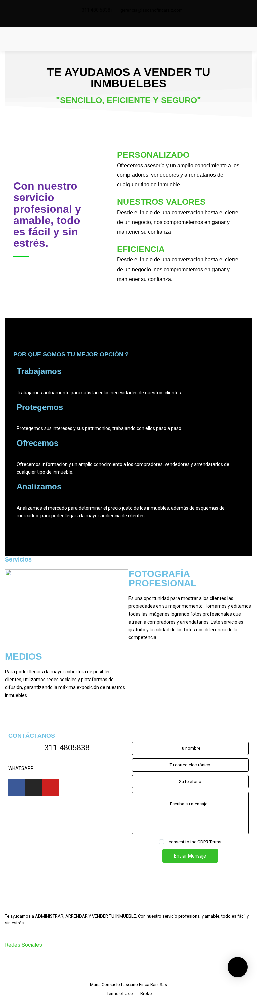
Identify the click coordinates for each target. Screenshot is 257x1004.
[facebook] (123, 20)
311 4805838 (67, 747)
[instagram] (133, 20)
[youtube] (29, 960)
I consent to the (194, 841)
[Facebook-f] (16, 787)
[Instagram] (33, 787)
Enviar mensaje (190, 856)
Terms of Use (120, 993)
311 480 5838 (96, 10)
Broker (146, 993)
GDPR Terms (209, 841)
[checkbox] (161, 841)
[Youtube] (50, 787)
